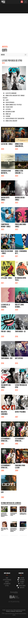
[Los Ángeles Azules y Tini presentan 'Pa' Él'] (23, 509)
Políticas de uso (19, 611)
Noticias (7, 581)
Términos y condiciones (10, 611)
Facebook (22, 581)
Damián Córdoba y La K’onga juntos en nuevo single (23, 529)
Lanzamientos (7, 583)
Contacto (22, 587)
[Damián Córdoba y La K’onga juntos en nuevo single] (23, 524)
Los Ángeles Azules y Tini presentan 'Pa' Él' (23, 514)
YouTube (22, 578)
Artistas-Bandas (7, 580)
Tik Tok (22, 583)
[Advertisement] (14, 28)
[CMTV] (3, 1)
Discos (3, 55)
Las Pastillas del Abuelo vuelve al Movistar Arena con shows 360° (4, 515)
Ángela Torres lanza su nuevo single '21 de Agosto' (4, 529)
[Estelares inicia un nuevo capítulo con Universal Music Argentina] (13, 524)
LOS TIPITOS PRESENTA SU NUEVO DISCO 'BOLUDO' (13, 514)
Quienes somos (22, 585)
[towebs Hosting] (14, 592)
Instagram (22, 580)
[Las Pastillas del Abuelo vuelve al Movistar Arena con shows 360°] (4, 509)
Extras (7, 585)
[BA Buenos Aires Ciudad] (14, 597)
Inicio (7, 578)
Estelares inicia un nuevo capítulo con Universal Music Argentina (13, 530)
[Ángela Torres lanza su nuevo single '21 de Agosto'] (4, 524)
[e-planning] (14, 601)
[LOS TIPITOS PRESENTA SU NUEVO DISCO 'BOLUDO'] (13, 509)
